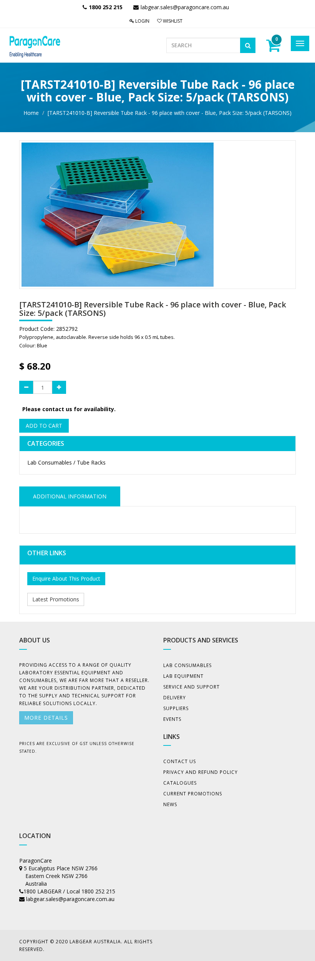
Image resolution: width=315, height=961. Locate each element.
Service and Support (191, 687)
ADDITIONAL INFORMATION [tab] (69, 496)
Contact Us (179, 761)
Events (172, 719)
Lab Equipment (183, 676)
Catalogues (180, 783)
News (170, 804)
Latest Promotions (55, 599)
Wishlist (172, 21)
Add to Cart (44, 425)
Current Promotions (192, 793)
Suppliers (176, 708)
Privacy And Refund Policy (200, 772)
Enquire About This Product (66, 578)
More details (46, 717)
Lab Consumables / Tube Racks (66, 462)
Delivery (174, 697)
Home (31, 112)
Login (141, 21)
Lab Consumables (187, 665)
